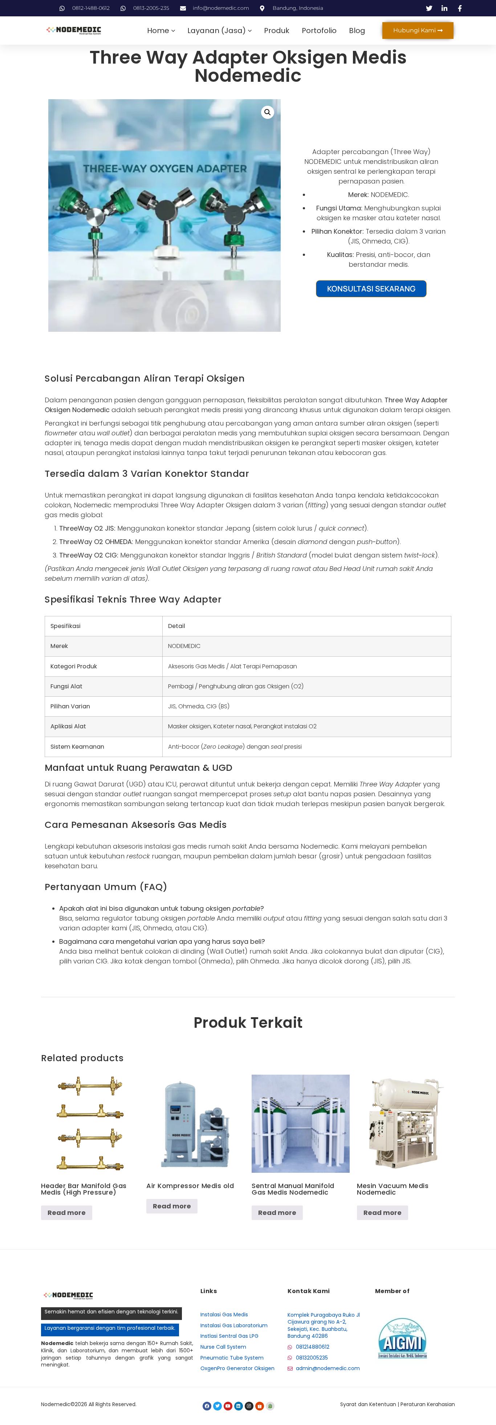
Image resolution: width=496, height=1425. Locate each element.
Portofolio (319, 30)
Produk (276, 30)
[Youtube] (228, 1406)
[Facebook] (207, 1406)
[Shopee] (259, 1406)
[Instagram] (249, 1406)
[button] (267, 112)
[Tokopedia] (270, 1406)
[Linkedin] (238, 1406)
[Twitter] (217, 1406)
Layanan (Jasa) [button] (216, 30)
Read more (67, 1212)
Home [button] (158, 30)
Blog (357, 30)
